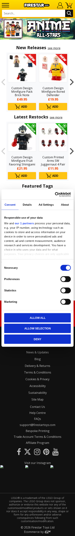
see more (54, 48)
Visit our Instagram (37, 463)
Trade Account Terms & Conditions (37, 437)
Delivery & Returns (37, 366)
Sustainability (37, 393)
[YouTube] (55, 452)
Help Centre (37, 413)
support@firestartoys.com (37, 425)
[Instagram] (37, 452)
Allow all (38, 317)
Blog (37, 359)
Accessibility (37, 386)
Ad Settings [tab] (46, 204)
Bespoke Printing (38, 431)
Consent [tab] (10, 204)
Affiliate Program (37, 443)
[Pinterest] (46, 452)
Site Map (37, 399)
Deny (37, 339)
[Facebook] (19, 452)
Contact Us (37, 407)
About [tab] (65, 204)
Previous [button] (3, 82)
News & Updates (37, 352)
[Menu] (5, 5)
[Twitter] (27, 452)
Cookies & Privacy (37, 379)
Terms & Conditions (37, 372)
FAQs (37, 419)
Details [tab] (27, 204)
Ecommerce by (34, 532)
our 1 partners (24, 223)
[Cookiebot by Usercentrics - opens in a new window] (55, 194)
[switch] (65, 279)
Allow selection (37, 328)
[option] (37, 28)
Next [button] (72, 82)
